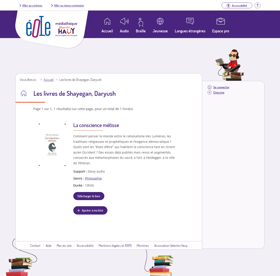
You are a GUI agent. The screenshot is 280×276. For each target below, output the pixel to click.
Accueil (48, 79)
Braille (141, 30)
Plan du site (64, 245)
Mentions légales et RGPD (115, 245)
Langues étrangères (190, 30)
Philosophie (93, 178)
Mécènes (143, 245)
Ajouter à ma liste (92, 210)
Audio (124, 30)
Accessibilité (85, 245)
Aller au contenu (32, 5)
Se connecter (221, 87)
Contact (35, 245)
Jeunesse (160, 30)
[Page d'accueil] (38, 36)
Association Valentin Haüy (170, 245)
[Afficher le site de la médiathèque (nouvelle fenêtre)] (66, 35)
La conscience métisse (96, 125)
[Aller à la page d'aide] (257, 5)
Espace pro (220, 30)
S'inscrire (218, 92)
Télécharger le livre (88, 196)
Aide (49, 245)
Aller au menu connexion (69, 5)
